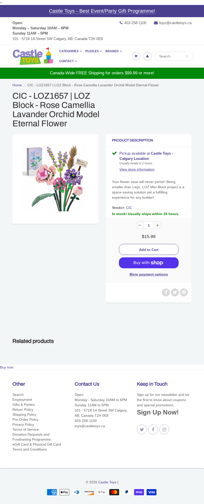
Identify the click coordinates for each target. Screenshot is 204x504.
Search (18, 395)
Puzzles (92, 51)
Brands (112, 51)
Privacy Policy (23, 424)
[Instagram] (164, 429)
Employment (22, 400)
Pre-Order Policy (25, 419)
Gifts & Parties (23, 405)
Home (17, 85)
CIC (129, 208)
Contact (66, 61)
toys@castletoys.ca (175, 23)
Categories (69, 51)
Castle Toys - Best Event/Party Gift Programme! (102, 11)
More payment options (149, 274)
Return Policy (22, 410)
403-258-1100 (135, 23)
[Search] (187, 56)
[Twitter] (142, 429)
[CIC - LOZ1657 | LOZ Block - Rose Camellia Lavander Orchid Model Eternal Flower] (55, 178)
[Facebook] (153, 429)
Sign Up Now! (158, 412)
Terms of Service (25, 429)
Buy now (6, 367)
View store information (136, 169)
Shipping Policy (24, 414)
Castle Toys (107, 482)
